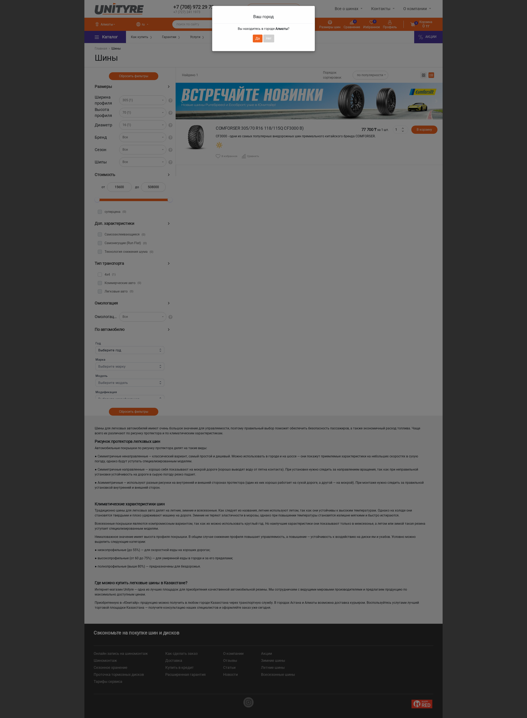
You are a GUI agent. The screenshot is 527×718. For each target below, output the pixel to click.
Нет (269, 38)
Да (257, 38)
